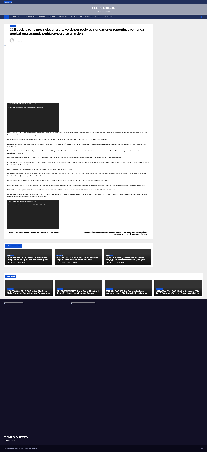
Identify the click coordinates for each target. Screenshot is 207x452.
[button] (198, 16)
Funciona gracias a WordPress (12, 448)
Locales (74, 16)
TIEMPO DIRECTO (103, 8)
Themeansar (33, 448)
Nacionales (15, 16)
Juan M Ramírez (22, 39)
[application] (33, 117)
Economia (42, 16)
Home (201, 448)
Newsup (26, 448)
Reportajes (109, 16)
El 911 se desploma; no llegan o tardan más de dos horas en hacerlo (34, 232)
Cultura (98, 16)
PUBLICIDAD (63, 16)
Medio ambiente (86, 16)
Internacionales (29, 16)
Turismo (52, 16)
